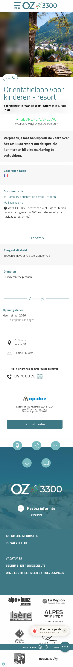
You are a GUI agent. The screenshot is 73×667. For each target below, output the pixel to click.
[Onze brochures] (46, 463)
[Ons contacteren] (55, 445)
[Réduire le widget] (64, 630)
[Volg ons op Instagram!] (15, 662)
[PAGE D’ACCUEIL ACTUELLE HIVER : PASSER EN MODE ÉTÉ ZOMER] (43, 647)
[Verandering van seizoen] (44, 647)
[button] (35, 662)
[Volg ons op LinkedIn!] (28, 662)
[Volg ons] (27, 463)
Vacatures (14, 558)
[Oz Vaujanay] (19, 601)
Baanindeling (15, 202)
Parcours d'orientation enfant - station (31, 196)
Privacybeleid (16, 543)
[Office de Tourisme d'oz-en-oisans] (39, 5)
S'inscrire (36, 515)
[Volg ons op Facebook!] (21, 662)
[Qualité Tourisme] (47, 637)
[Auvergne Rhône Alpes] (53, 601)
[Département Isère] (21, 616)
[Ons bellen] (36, 445)
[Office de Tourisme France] (19, 637)
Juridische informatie (22, 536)
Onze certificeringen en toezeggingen (35, 573)
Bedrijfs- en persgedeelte (25, 565)
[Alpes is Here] (53, 616)
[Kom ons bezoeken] (17, 445)
